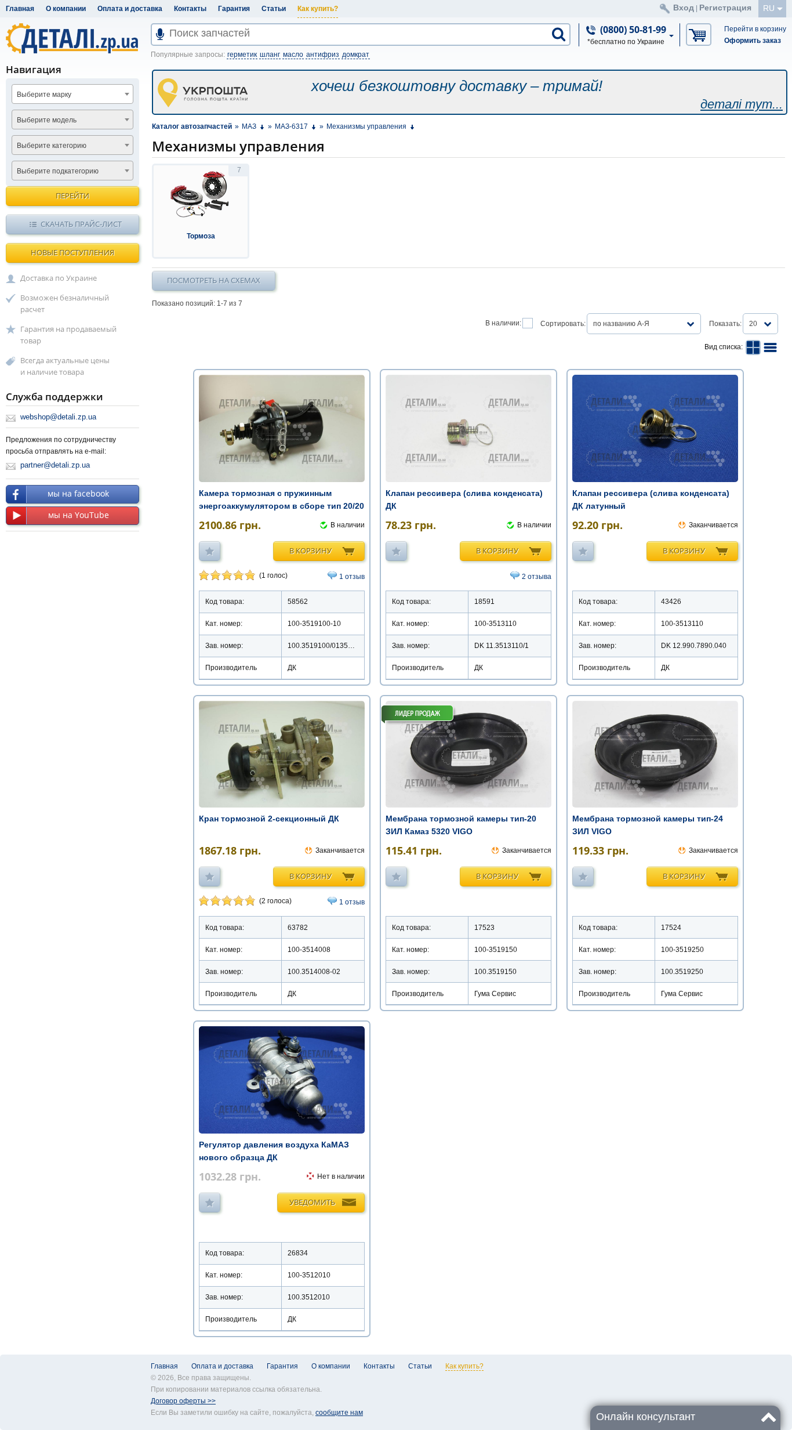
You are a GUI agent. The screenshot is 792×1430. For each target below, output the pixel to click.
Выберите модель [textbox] (47, 120)
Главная (20, 9)
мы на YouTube (78, 514)
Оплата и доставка (129, 9)
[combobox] (72, 94)
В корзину (310, 550)
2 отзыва (536, 577)
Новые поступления (72, 252)
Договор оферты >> (183, 1401)
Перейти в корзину (755, 29)
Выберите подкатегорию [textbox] (58, 171)
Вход (683, 7)
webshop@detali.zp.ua (58, 416)
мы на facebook (78, 493)
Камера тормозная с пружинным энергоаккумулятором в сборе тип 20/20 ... (281, 505)
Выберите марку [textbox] (44, 94)
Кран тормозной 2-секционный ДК (269, 818)
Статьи (273, 9)
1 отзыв (352, 577)
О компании (66, 9)
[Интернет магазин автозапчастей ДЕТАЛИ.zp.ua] (73, 40)
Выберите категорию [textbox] (51, 146)
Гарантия (234, 9)
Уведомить (312, 1202)
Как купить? (317, 9)
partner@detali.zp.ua (55, 465)
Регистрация (725, 7)
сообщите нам (339, 1413)
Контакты (190, 9)
